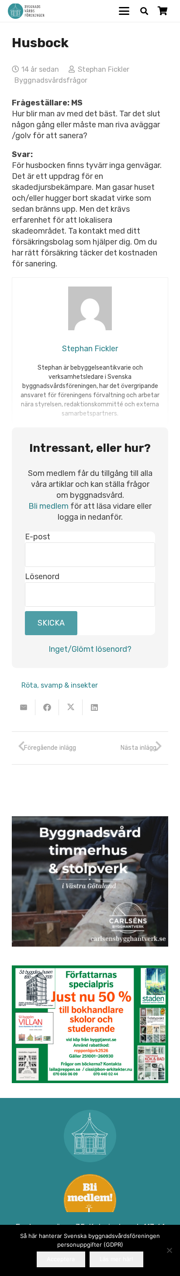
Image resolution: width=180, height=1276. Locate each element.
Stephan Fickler (103, 69)
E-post (37, 537)
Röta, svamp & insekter (59, 685)
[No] (169, 1250)
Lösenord (42, 576)
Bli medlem (48, 506)
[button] (124, 11)
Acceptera (61, 1258)
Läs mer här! (116, 1258)
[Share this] (47, 707)
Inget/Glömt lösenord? (90, 649)
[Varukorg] (162, 11)
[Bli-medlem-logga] (90, 1200)
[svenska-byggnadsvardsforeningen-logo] (26, 11)
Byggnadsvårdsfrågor (50, 80)
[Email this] (23, 707)
